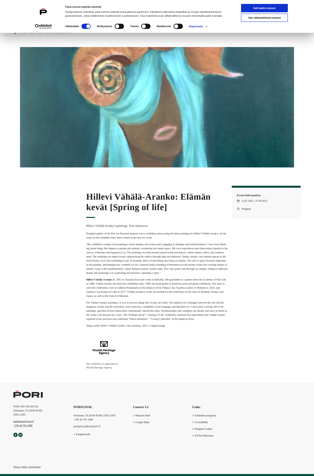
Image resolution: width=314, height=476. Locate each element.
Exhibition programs (205, 415)
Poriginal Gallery (203, 428)
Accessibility (201, 422)
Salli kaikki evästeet (264, 8)
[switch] (119, 26)
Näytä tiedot (196, 26)
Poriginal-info (82, 434)
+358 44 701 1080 (23, 425)
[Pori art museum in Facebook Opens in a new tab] (15, 435)
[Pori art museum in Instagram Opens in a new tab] (20, 435)
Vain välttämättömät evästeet (264, 17)
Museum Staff (142, 415)
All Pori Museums (203, 435)
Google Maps (142, 422)
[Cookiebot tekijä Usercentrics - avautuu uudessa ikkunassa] (43, 26)
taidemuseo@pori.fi (23, 421)
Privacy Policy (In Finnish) (27, 467)
